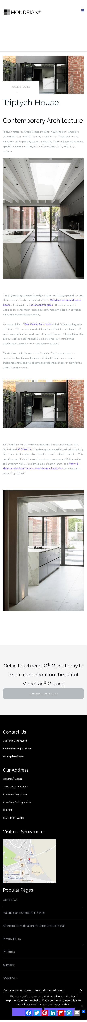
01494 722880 (17, 818)
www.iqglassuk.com (13, 756)
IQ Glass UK (24, 449)
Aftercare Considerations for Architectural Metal (34, 925)
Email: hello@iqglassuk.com (17, 748)
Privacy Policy (12, 938)
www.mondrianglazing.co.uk (37, 990)
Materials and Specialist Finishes (24, 912)
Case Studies (21, 87)
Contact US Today (43, 693)
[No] (82, 1006)
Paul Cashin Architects (37, 324)
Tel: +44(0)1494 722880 (15, 740)
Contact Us (10, 899)
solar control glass (42, 305)
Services (8, 964)
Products (9, 951)
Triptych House (31, 102)
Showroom (10, 978)
